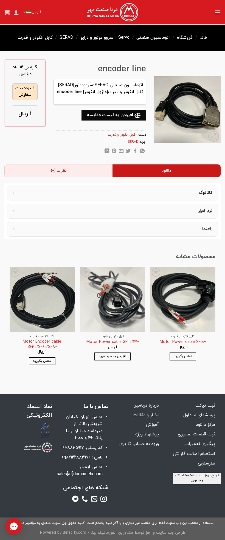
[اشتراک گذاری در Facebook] (135, 152)
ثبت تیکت (205, 405)
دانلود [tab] (166, 170)
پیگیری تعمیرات (199, 444)
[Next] (10, 320)
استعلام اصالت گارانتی (194, 454)
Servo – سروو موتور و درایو (105, 38)
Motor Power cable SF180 (183, 342)
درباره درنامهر (146, 405)
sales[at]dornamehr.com (80, 474)
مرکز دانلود (205, 425)
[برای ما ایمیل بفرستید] (94, 500)
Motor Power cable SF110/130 (112, 342)
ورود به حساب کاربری (139, 444)
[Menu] (217, 12)
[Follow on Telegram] (75, 500)
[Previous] (215, 320)
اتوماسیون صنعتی (153, 38)
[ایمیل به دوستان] (121, 152)
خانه (203, 38)
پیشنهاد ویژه (147, 434)
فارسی (36, 12)
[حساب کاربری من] (16, 12)
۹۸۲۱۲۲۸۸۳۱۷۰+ (76, 457)
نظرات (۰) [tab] (59, 170)
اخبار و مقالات (146, 415)
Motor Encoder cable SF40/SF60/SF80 (42, 344)
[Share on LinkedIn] (107, 152)
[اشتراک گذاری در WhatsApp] (142, 152)
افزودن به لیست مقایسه (110, 115)
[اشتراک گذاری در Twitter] (128, 152)
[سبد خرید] (7, 12)
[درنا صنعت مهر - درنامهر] (112, 12)
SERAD (66, 38)
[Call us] (84, 500)
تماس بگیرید (183, 356)
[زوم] (213, 136)
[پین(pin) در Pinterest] (114, 152)
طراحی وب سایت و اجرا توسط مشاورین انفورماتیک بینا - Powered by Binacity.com (112, 533)
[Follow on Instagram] (103, 500)
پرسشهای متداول (199, 415)
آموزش (152, 425)
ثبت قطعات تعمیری (196, 434)
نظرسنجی (206, 463)
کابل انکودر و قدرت (35, 38)
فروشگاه (185, 38)
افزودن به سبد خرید (112, 356)
